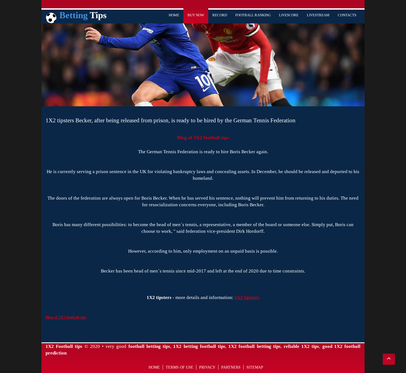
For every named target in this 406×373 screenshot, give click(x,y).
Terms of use (179, 367)
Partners (231, 367)
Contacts (347, 15)
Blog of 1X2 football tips (203, 137)
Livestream (318, 15)
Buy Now (196, 15)
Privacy (207, 367)
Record (219, 15)
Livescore (289, 15)
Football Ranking (253, 15)
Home (174, 15)
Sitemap (254, 367)
